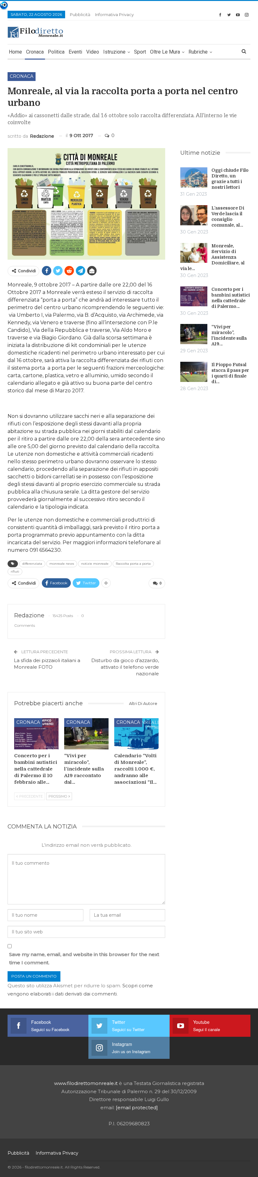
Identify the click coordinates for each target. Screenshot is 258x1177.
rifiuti (15, 571)
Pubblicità (80, 14)
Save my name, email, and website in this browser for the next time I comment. (84, 958)
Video (92, 52)
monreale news (61, 564)
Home (15, 52)
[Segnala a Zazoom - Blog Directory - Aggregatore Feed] (4, 5)
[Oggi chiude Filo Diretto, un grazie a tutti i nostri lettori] (193, 177)
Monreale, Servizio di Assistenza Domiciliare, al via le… (212, 257)
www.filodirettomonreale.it (86, 1083)
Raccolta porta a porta (133, 564)
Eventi (75, 52)
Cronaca (35, 52)
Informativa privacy (114, 14)
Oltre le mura (165, 52)
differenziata (32, 564)
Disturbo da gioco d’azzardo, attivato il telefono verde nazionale (125, 667)
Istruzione (114, 52)
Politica (56, 52)
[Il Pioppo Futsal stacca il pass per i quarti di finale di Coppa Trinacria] (193, 372)
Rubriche (198, 52)
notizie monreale (95, 564)
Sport (140, 52)
